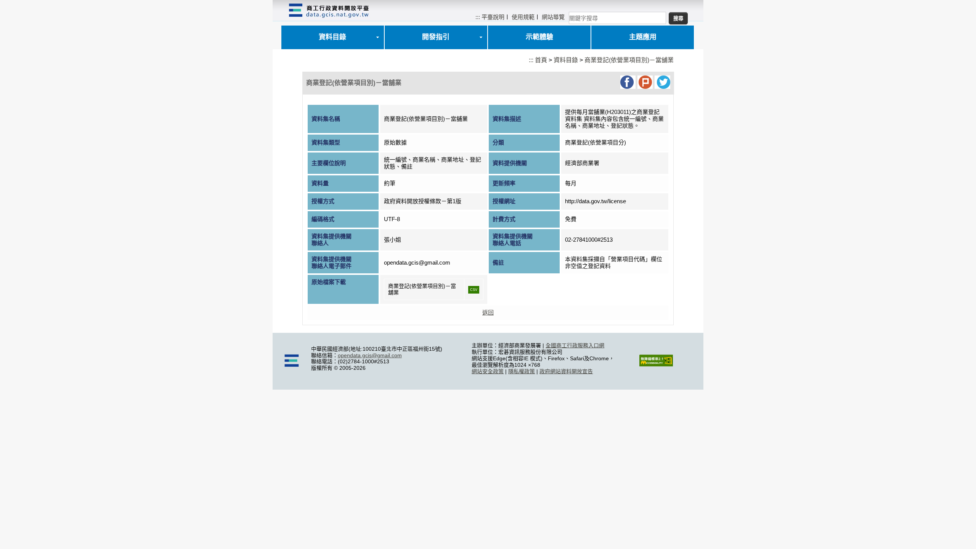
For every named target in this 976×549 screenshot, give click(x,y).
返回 (488, 312)
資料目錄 (332, 37)
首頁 (541, 60)
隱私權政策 (521, 371)
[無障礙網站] (656, 364)
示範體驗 (539, 37)
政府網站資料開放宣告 (566, 371)
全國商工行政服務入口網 (575, 345)
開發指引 (435, 37)
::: (477, 17)
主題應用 (643, 37)
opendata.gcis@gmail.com (370, 355)
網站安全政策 (488, 371)
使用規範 (523, 17)
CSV (473, 290)
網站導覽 (553, 17)
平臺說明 (493, 17)
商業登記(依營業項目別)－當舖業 (629, 60)
